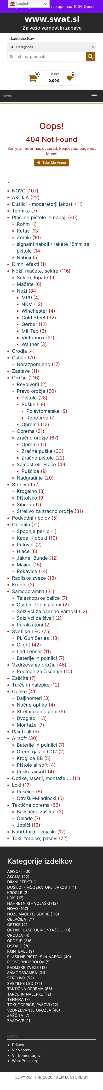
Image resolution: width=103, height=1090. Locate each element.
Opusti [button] (90, 6)
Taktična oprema (25, 988)
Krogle (14, 892)
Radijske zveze (23, 967)
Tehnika (15, 999)
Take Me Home (53, 162)
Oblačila (16, 919)
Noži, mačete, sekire (28, 914)
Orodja (15, 935)
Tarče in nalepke (25, 994)
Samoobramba (22, 972)
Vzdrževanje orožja (29, 1010)
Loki (11, 897)
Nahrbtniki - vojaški (28, 903)
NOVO (12, 908)
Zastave (15, 1020)
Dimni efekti (19, 881)
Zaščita (15, 1015)
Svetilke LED (20, 983)
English (22, 3)
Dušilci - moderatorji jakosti (38, 887)
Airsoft (15, 871)
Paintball (17, 951)
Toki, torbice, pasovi (28, 1004)
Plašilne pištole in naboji (34, 956)
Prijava (18, 1044)
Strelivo (16, 978)
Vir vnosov (21, 1050)
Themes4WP (52, 1082)
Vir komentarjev (26, 1055)
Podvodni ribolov (25, 962)
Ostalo (14, 946)
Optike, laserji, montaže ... (35, 930)
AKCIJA (14, 876)
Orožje (14, 940)
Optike (14, 924)
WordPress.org (25, 1060)
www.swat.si (52, 19)
